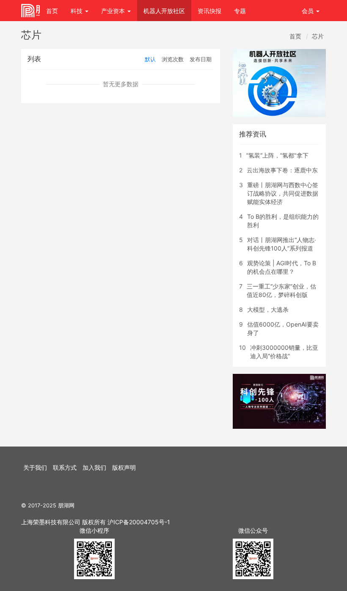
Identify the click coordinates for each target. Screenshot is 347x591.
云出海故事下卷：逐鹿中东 (282, 170)
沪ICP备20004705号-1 (138, 522)
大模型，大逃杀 (268, 309)
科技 (77, 10)
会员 (308, 10)
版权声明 (124, 467)
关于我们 (35, 467)
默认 (150, 59)
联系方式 (65, 467)
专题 (240, 10)
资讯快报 (209, 10)
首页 (52, 10)
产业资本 (114, 10)
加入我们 (94, 467)
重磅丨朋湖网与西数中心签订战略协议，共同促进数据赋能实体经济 (282, 193)
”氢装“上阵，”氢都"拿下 (277, 155)
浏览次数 (173, 59)
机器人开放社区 (164, 10)
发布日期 (201, 59)
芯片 (318, 36)
